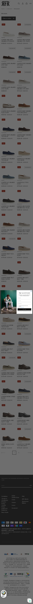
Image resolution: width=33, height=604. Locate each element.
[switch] (3, 596)
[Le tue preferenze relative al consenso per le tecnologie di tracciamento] (30, 601)
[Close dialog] (31, 291)
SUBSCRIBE (24, 309)
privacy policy (22, 307)
